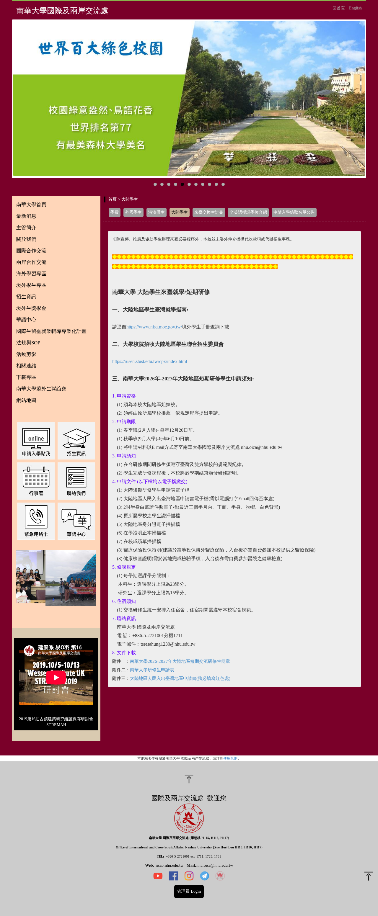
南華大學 (139, 661)
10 (216, 184)
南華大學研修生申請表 (152, 670)
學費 (114, 212)
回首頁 (339, 8)
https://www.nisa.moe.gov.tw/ (154, 326)
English (355, 8)
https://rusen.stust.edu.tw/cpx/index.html (149, 361)
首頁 (112, 199)
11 (223, 184)
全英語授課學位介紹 (248, 212)
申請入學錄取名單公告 (294, 212)
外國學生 (133, 212)
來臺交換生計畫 (208, 212)
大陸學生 (179, 212)
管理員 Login (189, 891)
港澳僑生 (156, 212)
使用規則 (230, 758)
